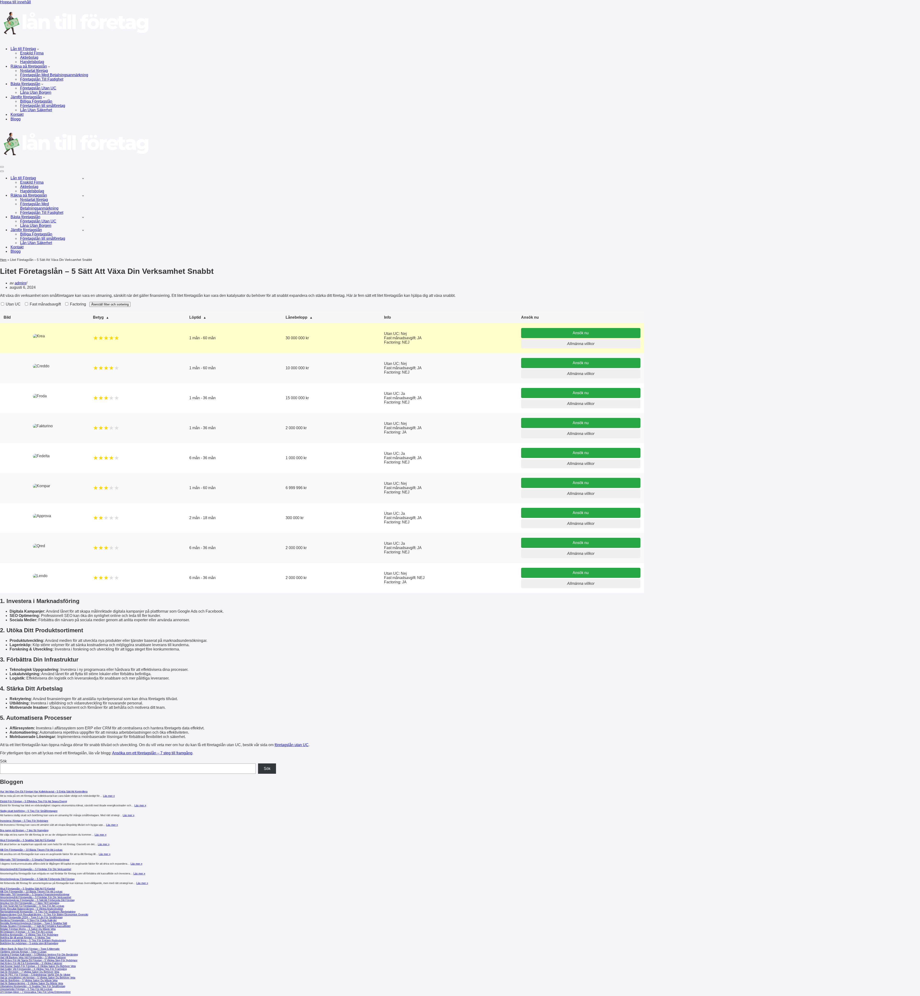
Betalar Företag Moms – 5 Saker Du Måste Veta (28, 928)
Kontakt (17, 114)
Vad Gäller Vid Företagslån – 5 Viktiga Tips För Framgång (33, 968)
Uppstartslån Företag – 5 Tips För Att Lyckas (26, 989)
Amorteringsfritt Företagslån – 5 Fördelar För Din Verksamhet (35, 869)
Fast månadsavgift (45, 304)
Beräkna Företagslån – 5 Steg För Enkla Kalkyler (28, 920)
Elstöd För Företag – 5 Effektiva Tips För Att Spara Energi (33, 801)
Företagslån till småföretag (42, 106)
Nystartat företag (34, 71)
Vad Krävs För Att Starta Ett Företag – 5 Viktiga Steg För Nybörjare (38, 960)
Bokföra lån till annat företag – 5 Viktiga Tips (25, 937)
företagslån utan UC (292, 745)
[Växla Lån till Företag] (83, 178)
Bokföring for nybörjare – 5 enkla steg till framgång (29, 943)
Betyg (98, 317)
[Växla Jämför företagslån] (83, 230)
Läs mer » (109, 795)
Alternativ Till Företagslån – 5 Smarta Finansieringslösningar (34, 859)
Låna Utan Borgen (35, 92)
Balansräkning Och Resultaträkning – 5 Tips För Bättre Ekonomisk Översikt (44, 914)
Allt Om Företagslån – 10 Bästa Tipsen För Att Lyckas (31, 849)
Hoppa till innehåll (15, 2)
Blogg (16, 119)
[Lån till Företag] (75, 40)
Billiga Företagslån (36, 101)
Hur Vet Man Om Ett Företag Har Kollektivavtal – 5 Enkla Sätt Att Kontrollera (43, 791)
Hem (3, 260)
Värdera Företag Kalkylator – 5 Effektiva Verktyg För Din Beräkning (39, 954)
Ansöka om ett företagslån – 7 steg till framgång (152, 753)
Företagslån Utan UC (38, 88)
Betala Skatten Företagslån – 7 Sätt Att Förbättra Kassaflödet (35, 926)
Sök (3, 761)
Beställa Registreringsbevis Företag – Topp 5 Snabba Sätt (33, 923)
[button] (38, 49)
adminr (20, 283)
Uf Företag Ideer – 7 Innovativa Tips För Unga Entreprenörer (35, 991)
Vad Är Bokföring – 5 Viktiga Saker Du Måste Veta (29, 980)
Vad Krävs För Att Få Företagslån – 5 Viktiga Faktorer (31, 963)
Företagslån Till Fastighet (41, 79)
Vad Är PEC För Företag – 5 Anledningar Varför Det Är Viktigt (35, 974)
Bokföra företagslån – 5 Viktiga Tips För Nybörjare (29, 934)
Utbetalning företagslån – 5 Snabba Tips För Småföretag (32, 986)
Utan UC (13, 304)
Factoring (77, 304)
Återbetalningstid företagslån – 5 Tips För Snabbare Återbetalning (37, 911)
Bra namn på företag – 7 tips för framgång (24, 830)
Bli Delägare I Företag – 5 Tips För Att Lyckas (26, 931)
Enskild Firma (32, 53)
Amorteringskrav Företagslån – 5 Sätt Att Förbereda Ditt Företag (37, 879)
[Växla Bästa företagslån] (83, 217)
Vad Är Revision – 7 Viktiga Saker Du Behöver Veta (29, 971)
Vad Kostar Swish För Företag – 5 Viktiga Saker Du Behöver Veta (38, 966)
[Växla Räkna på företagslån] (83, 195)
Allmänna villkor (580, 344)
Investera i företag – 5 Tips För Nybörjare (24, 820)
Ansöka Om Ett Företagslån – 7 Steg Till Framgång (29, 903)
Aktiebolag (29, 57)
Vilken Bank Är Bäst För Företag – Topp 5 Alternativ (30, 948)
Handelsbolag (32, 62)
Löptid (195, 317)
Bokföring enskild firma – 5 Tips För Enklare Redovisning (33, 940)
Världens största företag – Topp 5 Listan (23, 951)
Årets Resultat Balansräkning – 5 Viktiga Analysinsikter (31, 908)
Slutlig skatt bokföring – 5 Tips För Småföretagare (29, 810)
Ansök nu (581, 333)
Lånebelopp (296, 317)
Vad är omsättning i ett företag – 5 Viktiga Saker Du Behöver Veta (37, 977)
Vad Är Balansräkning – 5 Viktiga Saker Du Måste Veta (31, 983)
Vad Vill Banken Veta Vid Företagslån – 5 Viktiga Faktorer (33, 957)
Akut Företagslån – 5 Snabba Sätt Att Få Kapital (27, 840)
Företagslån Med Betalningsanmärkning (54, 75)
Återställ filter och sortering (110, 304)
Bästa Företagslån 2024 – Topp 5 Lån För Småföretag (31, 917)
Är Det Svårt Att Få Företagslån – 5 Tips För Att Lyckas (32, 905)
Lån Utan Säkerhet (36, 110)
